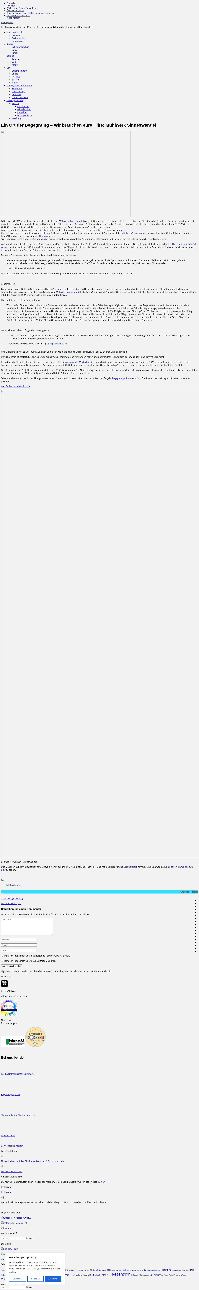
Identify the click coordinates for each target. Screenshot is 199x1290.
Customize (17, 1278)
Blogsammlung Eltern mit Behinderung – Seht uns (30, 13)
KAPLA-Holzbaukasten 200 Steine (18, 1073)
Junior (15, 52)
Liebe (90, 1275)
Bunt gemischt (24, 115)
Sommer (155, 1274)
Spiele (15, 73)
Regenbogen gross (10, 1094)
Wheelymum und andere (19, 85)
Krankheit (74, 1275)
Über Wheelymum (15, 10)
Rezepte (16, 76)
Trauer (166, 1275)
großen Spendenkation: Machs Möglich (74, 362)
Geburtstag (181, 1270)
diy (145, 1270)
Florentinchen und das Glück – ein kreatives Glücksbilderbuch (32, 1161)
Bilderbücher (24, 109)
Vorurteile (178, 1275)
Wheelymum (7, 22)
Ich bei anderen (20, 97)
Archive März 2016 (102, 1270)
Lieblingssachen (14, 100)
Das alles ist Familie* (11, 1171)
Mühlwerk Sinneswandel (71, 221)
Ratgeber (22, 112)
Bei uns (10, 55)
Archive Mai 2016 (87, 1270)
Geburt (174, 1270)
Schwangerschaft (20, 46)
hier (103, 1181)
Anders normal (14, 32)
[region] (35, 1269)
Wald (184, 1275)
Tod (161, 1275)
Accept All (52, 1278)
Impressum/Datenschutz (18, 15)
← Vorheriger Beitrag (12, 898)
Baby (14, 49)
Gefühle (190, 1269)
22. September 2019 (56, 343)
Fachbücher (23, 106)
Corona (140, 1270)
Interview (16, 94)
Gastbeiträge (18, 91)
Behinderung (18, 40)
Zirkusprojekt (130, 866)
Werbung (16, 118)
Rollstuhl (134, 1275)
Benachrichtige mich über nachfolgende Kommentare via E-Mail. (37, 955)
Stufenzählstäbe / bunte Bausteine (18, 1115)
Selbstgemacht (19, 70)
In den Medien (13, 18)
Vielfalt (171, 1275)
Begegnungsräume (122, 378)
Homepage (44, 235)
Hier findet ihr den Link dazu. (15, 386)
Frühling (166, 1269)
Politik (109, 1275)
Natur (15, 82)
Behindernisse (129, 1269)
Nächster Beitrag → (11, 903)
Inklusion (16, 35)
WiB (14, 61)
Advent (3, 1270)
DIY (8, 67)
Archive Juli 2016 (74, 1270)
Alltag (15, 64)
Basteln (15, 79)
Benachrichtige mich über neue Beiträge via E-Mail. (30, 960)
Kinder (9, 43)
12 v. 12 (15, 58)
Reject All (35, 1278)
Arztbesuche (18, 38)
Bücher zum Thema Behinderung (22, 8)
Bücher (15, 103)
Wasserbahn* (8, 1135)
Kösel (85, 1275)
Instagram (6, 1192)
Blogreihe (17, 88)
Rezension (121, 1274)
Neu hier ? (11, 6)
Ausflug (115, 1270)
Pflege (103, 1275)
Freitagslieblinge (154, 1270)
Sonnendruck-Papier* (12, 1145)
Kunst (80, 1275)
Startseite (11, 3)
